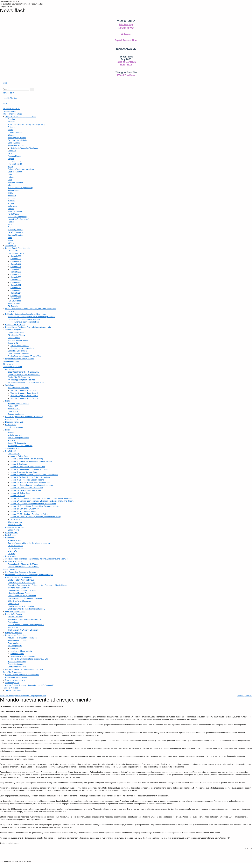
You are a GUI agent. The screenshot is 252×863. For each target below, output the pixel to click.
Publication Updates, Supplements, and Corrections (25, 314)
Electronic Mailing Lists (14, 422)
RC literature (8, 364)
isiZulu (10, 193)
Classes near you (15, 522)
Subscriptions (10, 246)
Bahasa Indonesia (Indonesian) (20, 188)
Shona (10, 227)
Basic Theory (10, 535)
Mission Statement (15, 617)
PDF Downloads (14, 301)
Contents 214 (15, 293)
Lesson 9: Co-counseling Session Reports (27, 480)
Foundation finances (16, 664)
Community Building (16, 332)
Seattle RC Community (17, 443)
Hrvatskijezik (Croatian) (17, 138)
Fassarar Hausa (14, 156)
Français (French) (15, 164)
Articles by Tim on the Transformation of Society (24, 669)
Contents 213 (15, 290)
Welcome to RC (11, 533)
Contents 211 (15, 285)
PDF (129, 64)
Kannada (11, 198)
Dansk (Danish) (14, 143)
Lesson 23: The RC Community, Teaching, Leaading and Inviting (35, 517)
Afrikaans (11, 122)
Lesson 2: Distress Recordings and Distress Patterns (31, 461)
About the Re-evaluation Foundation (22, 638)
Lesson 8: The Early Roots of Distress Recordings (30, 477)
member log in (8, 93)
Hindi (10, 180)
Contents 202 (15, 261)
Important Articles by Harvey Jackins (19, 359)
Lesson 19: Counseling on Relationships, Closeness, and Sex (35, 506)
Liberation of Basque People (19, 593)
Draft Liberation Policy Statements (18, 577)
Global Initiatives (17, 654)
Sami (10, 225)
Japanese (12, 196)
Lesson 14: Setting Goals (20, 493)
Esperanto (12, 151)
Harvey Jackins (11, 556)
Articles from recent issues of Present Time (24, 356)
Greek (10, 174)
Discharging (126, 24)
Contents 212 (15, 288)
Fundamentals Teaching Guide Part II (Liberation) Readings (31, 317)
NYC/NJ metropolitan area (18, 438)
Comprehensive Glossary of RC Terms (23, 564)
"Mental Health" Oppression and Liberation (25, 598)
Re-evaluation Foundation (15, 635)
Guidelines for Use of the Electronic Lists (24, 375)
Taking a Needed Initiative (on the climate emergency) (29, 543)
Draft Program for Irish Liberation (21, 606)
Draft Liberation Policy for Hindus (21, 580)
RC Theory (12, 311)
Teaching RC (13, 343)
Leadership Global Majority (21, 651)
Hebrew (11, 177)
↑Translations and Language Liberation (30, 696)
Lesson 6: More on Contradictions (23, 472)
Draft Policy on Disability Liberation (22, 590)
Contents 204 (15, 267)
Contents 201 (15, 259)
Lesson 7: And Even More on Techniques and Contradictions (34, 475)
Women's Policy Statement (18, 588)
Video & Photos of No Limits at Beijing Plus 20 (26, 625)
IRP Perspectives (14, 540)
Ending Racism (14, 338)
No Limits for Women (13, 614)
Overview (14, 648)
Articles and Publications (12, 114)
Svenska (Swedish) (15, 235)
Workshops (9, 385)
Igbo (9, 185)
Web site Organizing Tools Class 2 (24, 393)
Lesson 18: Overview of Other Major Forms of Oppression (33, 504)
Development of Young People (22, 656)
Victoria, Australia (15, 435)
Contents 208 (15, 277)
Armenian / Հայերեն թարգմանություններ (26, 124)
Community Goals (12, 419)
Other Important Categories (18, 354)
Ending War (12, 551)
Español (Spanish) (15, 232)
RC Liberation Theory (16, 335)
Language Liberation (13, 633)
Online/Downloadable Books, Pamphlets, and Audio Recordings (30, 309)
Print (122, 64)
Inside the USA (14, 409)
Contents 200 (15, 256)
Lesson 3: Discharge (18, 464)
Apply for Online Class (19, 456)
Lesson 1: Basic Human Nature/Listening (26, 459)
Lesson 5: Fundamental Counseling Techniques (29, 469)
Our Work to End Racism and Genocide (20, 572)
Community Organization (12, 367)
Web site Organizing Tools (18, 388)
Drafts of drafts (13, 604)
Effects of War (126, 28)
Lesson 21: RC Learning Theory (23, 511)
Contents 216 (15, 298)
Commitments (13, 530)
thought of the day (10, 98)
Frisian (10, 167)
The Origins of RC (10, 111)
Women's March (14, 627)
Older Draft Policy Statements (19, 601)
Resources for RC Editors (15, 325)
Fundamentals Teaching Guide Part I (24, 322)
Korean (11, 203)
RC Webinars (10, 425)
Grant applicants (14, 643)
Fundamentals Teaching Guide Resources (24, 319)
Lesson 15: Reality (17, 496)
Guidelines (9, 369)
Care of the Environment (17, 351)
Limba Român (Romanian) (18, 219)
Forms (7, 401)
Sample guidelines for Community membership (26, 382)
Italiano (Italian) (14, 190)
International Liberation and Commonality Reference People (29, 575)
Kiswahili (11, 201)
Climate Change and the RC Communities (22, 675)
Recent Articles (14, 303)
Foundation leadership (17, 662)
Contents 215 (15, 296)
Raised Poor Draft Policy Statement (22, 596)
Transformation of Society (18, 340)
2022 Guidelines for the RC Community (23, 372)
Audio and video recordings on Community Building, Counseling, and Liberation (37, 559)
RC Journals (13, 306)
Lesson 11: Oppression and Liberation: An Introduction (31, 485)
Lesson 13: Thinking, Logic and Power (25, 490)
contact (5, 103)
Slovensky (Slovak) (15, 230)
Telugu (10, 240)
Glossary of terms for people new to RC (23, 567)
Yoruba (11, 243)
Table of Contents (126, 62)
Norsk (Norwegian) (15, 211)
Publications (13, 622)
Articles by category (13, 330)
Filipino (11, 159)
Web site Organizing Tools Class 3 (24, 396)
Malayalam (12, 206)
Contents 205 (15, 269)
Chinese (11, 135)
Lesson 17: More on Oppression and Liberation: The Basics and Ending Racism (42, 501)
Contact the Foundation (17, 667)
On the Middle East (15, 546)
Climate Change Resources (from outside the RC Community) (29, 685)
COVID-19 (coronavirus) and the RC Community (24, 417)
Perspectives (10, 538)
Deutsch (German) (15, 172)
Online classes (14, 454)
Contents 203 (15, 264)
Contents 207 (15, 275)
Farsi (10, 153)
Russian (11, 222)
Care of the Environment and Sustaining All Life (29, 659)
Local (7, 430)
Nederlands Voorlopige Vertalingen (24, 148)
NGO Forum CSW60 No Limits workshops (24, 619)
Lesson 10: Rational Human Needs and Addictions (30, 483)
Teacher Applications (16, 414)
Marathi (11, 209)
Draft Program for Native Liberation (21, 583)
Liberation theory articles (15, 612)
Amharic (11, 127)
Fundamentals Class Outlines (22, 348)
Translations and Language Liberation (20, 117)
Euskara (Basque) (15, 132)
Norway (11, 433)
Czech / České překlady (17, 140)
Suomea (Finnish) (15, 161)
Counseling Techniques (14, 527)
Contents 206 (15, 272)
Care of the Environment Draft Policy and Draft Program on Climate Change (38, 585)
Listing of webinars (15, 427)
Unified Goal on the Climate (16, 677)
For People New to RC (11, 109)
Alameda (11, 440)
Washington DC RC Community (20, 446)
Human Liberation (10, 569)
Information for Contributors (18, 640)
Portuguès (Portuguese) (17, 217)
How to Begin (10, 451)
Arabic (10, 130)
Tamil (10, 238)
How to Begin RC (15, 525)
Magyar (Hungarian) (16, 182)
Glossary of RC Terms (13, 562)
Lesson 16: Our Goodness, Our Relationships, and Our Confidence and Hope (41, 498)
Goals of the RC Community (19, 377)
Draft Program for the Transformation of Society (26, 609)
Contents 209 (15, 280)
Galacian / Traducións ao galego (21, 169)
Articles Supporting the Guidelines (21, 380)
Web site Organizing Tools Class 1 (24, 390)
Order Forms (13, 411)
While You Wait (16, 519)
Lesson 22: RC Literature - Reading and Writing (29, 514)
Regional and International (18, 404)
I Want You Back (126, 75)
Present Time (13, 251)
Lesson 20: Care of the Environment (24, 509)
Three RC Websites (10, 688)
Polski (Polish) (13, 214)
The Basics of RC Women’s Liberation (23, 630)
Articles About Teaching (19, 346)
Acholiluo (11, 119)
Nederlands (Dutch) (15, 146)
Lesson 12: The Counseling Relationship (26, 488)
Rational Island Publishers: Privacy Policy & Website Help (28, 327)
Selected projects (15, 646)
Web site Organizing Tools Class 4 (24, 398)
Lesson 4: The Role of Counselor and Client (27, 467)
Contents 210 (15, 282)
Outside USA (13, 406)
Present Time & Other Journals (17, 248)
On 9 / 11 (11, 554)
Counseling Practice (11, 448)
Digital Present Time (126, 40)
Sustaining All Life (12, 683)
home (5, 83)
